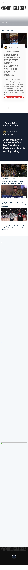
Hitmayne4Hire (14, 47)
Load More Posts (14, 108)
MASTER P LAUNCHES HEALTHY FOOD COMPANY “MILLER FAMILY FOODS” (12, 64)
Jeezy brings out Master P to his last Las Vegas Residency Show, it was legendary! (14, 145)
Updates (17, 51)
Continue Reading (13, 97)
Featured (8, 51)
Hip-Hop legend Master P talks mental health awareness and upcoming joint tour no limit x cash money (14, 204)
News (13, 51)
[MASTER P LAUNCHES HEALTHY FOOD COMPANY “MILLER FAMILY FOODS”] (14, 40)
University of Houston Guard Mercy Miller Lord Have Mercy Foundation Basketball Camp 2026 (13, 227)
